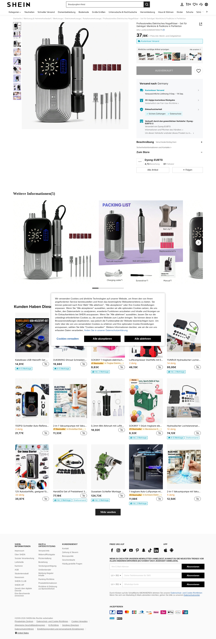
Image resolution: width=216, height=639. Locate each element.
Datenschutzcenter (192, 595)
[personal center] (182, 4)
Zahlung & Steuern (70, 552)
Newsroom (19, 577)
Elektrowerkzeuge (73, 18)
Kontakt (65, 548)
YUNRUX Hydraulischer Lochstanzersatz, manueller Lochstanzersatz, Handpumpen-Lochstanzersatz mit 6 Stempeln (184, 360)
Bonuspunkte (68, 556)
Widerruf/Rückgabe (46, 554)
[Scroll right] (207, 12)
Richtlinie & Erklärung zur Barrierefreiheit (47, 587)
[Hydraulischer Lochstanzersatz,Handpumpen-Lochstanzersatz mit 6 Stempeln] (184, 401)
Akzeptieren (116, 607)
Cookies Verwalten (79, 621)
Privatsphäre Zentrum (24, 621)
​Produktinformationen (47, 583)
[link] (188, 4)
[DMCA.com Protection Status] (119, 618)
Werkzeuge (58, 18)
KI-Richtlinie (53, 625)
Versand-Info (43, 551)
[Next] (198, 242)
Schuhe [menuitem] (189, 12)
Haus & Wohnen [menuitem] (166, 12)
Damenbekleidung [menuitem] (66, 12)
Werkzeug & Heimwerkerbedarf (37, 18)
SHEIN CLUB (20, 581)
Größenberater (44, 570)
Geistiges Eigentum (70, 625)
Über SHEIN (20, 554)
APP (165, 544)
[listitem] (142, 56)
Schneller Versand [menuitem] (46, 12)
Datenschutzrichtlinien (24, 629)
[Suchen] (147, 4)
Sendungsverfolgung (47, 566)
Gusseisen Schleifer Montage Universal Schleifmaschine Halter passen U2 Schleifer (108, 491)
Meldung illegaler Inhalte (45, 574)
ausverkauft (164, 70)
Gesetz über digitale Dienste (23, 589)
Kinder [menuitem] (180, 12)
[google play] (171, 552)
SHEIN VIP (19, 585)
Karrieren (19, 566)
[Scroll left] (203, 12)
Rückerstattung (44, 558)
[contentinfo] (157, 612)
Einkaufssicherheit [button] (153, 109)
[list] (135, 550)
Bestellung (43, 562)
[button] (201, 4)
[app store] (165, 552)
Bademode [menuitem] (84, 12)
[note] (23, 368)
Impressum (19, 551)
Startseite (17, 18)
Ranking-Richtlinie (46, 579)
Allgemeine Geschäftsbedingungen (30, 625)
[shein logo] (18, 4)
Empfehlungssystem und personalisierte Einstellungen (60, 629)
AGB (17, 570)
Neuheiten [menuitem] (29, 12)
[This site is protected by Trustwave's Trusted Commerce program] (112, 618)
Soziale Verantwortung (24, 558)
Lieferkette (19, 562)
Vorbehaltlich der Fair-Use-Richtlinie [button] (161, 103)
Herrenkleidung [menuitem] (147, 12)
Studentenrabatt (21, 573)
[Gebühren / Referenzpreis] (149, 36)
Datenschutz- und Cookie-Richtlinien (186, 593)
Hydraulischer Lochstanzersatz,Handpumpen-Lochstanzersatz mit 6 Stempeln (184, 426)
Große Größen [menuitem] (98, 12)
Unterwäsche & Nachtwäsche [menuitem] (123, 12)
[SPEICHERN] (198, 70)
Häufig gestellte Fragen (72, 564)
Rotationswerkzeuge (92, 18)
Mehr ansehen (108, 512)
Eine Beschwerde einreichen (22, 594)
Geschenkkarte (68, 560)
